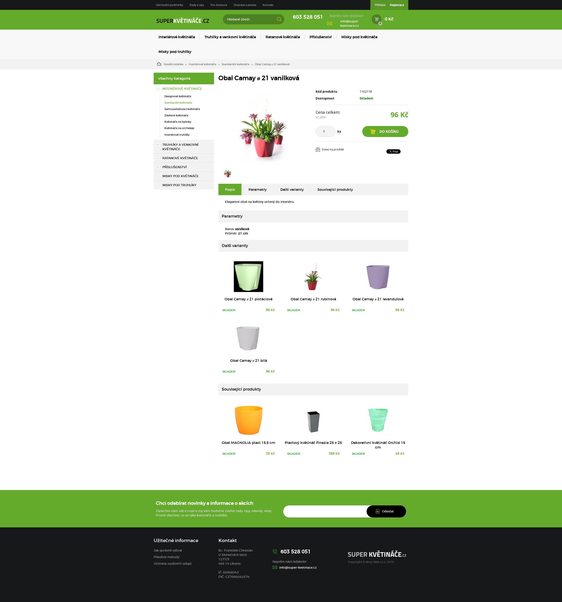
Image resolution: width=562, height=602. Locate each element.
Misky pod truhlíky (175, 51)
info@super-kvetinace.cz (349, 23)
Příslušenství (321, 37)
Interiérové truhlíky (176, 134)
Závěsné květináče (176, 115)
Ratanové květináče (283, 37)
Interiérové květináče (177, 37)
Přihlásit (380, 5)
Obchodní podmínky (169, 5)
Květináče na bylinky (177, 121)
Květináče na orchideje (179, 128)
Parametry (258, 189)
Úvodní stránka (173, 64)
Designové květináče (177, 96)
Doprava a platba (245, 5)
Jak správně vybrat (168, 550)
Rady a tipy (197, 5)
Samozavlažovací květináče (182, 109)
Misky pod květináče (359, 37)
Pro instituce (219, 5)
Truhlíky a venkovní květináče (230, 37)
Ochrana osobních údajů (172, 564)
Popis (230, 189)
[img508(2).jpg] (264, 123)
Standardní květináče (235, 64)
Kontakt (268, 5)
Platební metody (166, 557)
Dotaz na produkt (333, 149)
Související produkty (335, 189)
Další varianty (292, 189)
